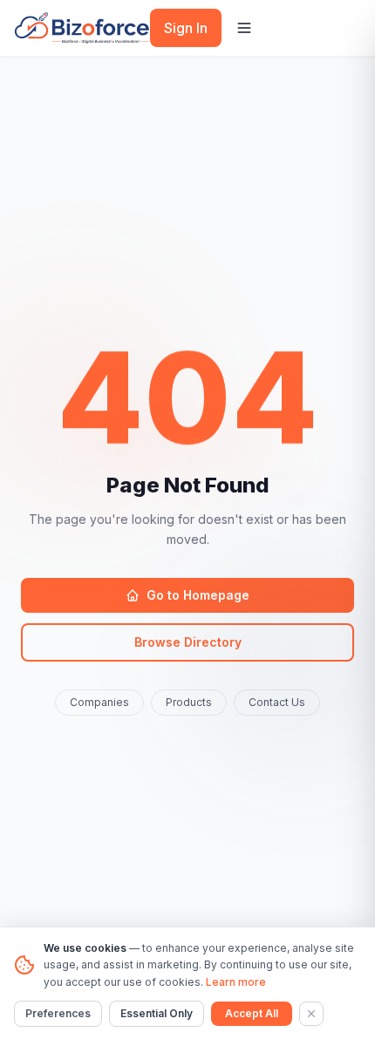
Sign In (186, 28)
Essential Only (156, 1013)
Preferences (58, 1013)
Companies (99, 702)
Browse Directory (188, 642)
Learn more (236, 981)
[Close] (311, 1014)
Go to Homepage (198, 594)
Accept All (251, 1013)
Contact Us (277, 702)
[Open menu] (244, 28)
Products (189, 702)
